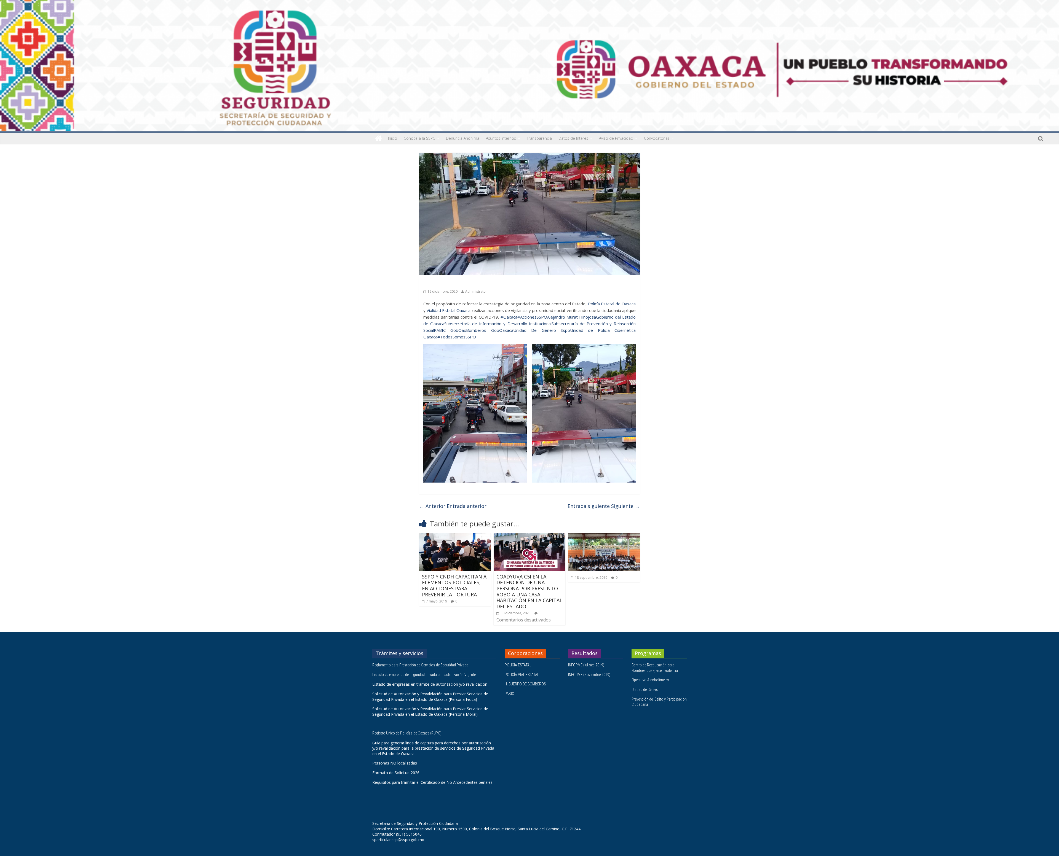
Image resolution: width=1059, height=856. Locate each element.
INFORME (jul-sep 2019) (586, 665)
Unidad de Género (645, 689)
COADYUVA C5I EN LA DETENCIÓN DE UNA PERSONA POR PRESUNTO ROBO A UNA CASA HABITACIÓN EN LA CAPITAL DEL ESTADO (529, 591)
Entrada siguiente (604, 506)
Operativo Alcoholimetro (650, 680)
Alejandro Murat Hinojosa (571, 317)
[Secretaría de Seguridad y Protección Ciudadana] (378, 138)
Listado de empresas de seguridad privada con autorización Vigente (424, 674)
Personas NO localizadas (394, 763)
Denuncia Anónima (462, 138)
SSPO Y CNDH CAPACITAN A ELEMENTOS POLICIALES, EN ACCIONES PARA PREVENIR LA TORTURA (454, 585)
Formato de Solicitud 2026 (395, 772)
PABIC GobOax (450, 330)
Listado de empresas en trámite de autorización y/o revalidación (429, 684)
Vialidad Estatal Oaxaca (448, 310)
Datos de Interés (573, 138)
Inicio (392, 138)
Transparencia (539, 138)
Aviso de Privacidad (616, 138)
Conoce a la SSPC (419, 138)
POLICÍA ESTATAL (518, 665)
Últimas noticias (438, 283)
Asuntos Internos (501, 138)
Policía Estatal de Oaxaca (612, 303)
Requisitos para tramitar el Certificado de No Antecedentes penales (432, 782)
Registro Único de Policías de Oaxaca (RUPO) (407, 733)
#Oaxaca (509, 317)
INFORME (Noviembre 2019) (589, 674)
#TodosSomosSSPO (456, 337)
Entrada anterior (452, 506)
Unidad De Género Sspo (541, 330)
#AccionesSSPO (532, 317)
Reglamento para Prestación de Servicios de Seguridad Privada (420, 665)
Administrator (476, 291)
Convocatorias (657, 138)
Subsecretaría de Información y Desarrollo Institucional (498, 323)
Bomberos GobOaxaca (489, 330)
